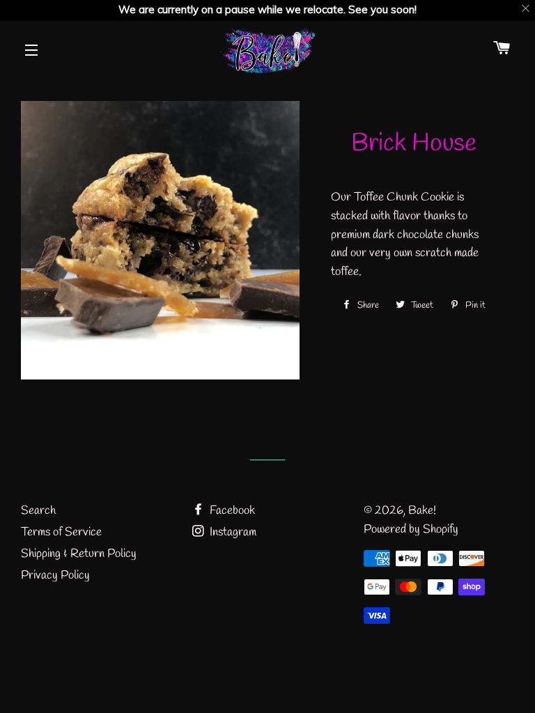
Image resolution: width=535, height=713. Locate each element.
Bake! (422, 511)
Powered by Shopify (411, 530)
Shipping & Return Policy (79, 554)
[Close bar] (526, 8)
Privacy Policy (55, 575)
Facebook (231, 511)
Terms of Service (61, 532)
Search (38, 511)
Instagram (231, 532)
